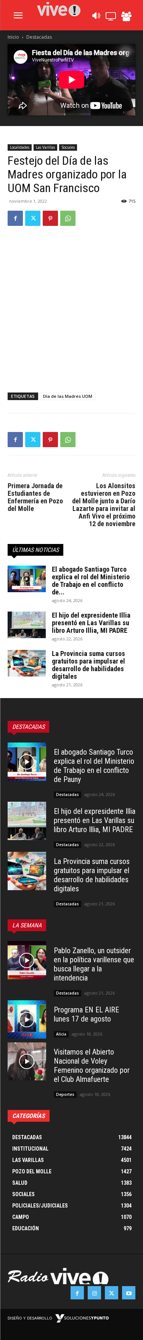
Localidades (19, 147)
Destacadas (39, 37)
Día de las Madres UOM (67, 396)
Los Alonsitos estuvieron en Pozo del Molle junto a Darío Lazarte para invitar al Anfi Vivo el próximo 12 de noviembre (103, 505)
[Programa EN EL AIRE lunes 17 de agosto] (27, 1019)
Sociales (68, 147)
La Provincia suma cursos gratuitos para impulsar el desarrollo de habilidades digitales (88, 665)
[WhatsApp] (68, 218)
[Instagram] (94, 1292)
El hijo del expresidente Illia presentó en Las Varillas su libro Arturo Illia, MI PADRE (91, 622)
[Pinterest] (50, 218)
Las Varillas (45, 147)
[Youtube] (128, 1292)
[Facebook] (15, 218)
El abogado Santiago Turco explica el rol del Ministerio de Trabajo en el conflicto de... (91, 580)
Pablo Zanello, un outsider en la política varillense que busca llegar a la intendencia (94, 964)
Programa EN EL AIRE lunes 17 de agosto (86, 1014)
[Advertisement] (71, 307)
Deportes (65, 1094)
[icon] (95, 17)
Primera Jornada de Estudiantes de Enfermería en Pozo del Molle (35, 497)
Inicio (13, 37)
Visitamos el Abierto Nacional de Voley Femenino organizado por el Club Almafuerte (92, 1065)
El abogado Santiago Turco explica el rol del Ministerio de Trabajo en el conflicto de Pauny (94, 765)
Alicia (61, 1034)
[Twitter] (32, 218)
